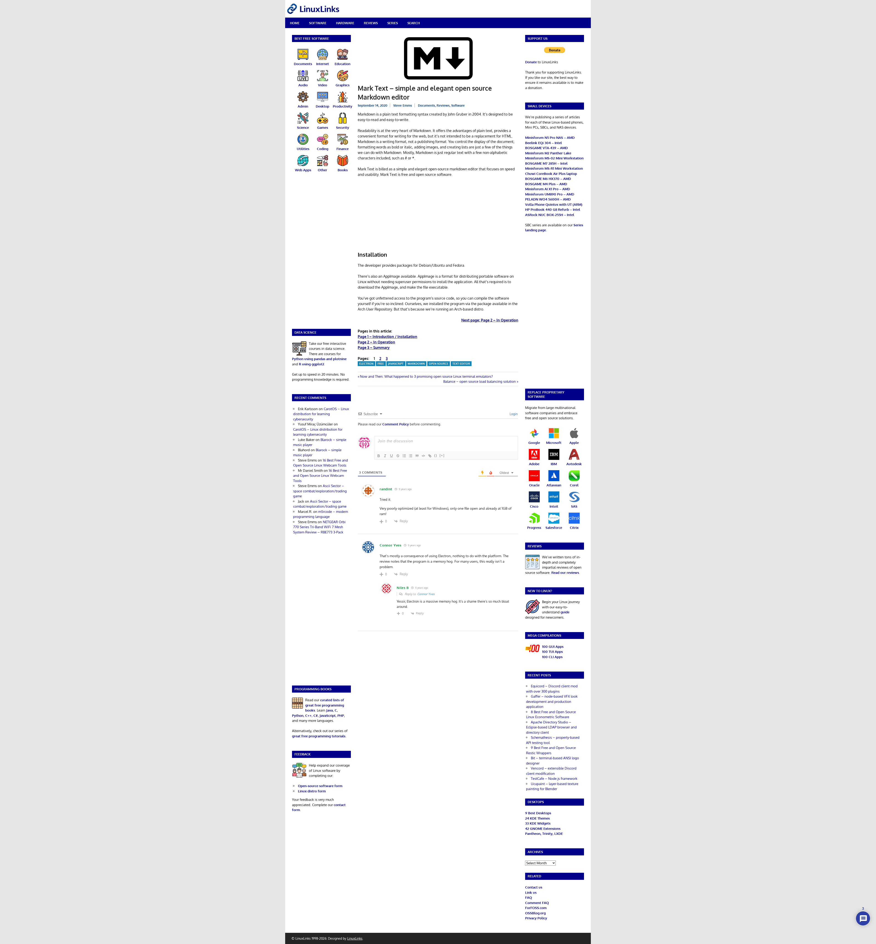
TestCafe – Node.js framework (554, 778)
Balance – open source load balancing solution (479, 381)
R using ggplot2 (311, 364)
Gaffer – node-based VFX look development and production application (552, 701)
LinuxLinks (354, 938)
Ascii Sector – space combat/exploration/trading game (320, 491)
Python (297, 715)
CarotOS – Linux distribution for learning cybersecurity (321, 414)
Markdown (416, 363)
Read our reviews (565, 572)
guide (565, 612)
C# (315, 715)
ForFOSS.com (536, 908)
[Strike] (398, 456)
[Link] (430, 456)
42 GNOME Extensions (543, 828)
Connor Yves (426, 594)
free (381, 363)
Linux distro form (312, 791)
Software (317, 23)
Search (413, 23)
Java (329, 710)
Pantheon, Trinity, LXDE (544, 833)
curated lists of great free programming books (324, 705)
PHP (340, 715)
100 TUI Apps (552, 651)
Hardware (345, 23)
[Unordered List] (410, 456)
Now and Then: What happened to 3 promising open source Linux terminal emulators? (426, 376)
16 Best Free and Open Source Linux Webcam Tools (320, 475)
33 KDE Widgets (537, 823)
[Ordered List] (404, 456)
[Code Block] (423, 456)
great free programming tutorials (318, 736)
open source (438, 363)
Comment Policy (395, 424)
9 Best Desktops (538, 813)
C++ (308, 715)
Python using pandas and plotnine (319, 359)
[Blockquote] (417, 456)
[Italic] (385, 456)
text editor (461, 363)
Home (295, 23)
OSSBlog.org (535, 913)
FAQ (528, 897)
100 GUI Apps (552, 646)
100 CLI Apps (552, 657)
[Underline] (391, 456)
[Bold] (378, 456)
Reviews (371, 23)
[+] (442, 455)
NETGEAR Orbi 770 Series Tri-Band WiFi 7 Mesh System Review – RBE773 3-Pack (319, 527)
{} (435, 455)
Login (513, 414)
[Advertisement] (438, 215)
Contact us (533, 887)
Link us (531, 892)
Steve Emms (402, 105)
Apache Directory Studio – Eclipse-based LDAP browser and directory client (551, 727)
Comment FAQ (537, 903)
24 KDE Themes (537, 818)
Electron (366, 363)
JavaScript (396, 363)
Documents (426, 105)
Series (392, 23)
